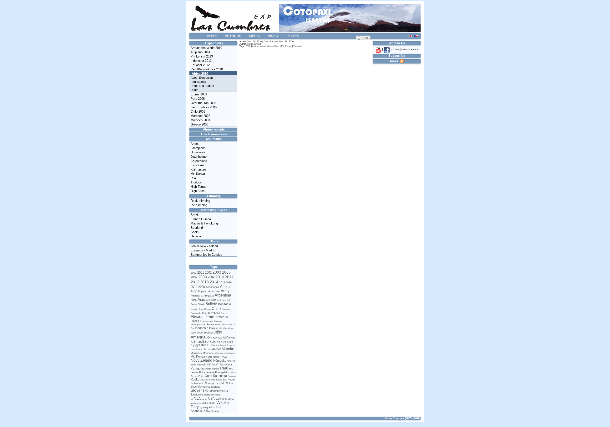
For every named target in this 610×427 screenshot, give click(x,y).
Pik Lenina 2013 (202, 56)
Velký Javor (208, 402)
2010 (219, 277)
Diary (194, 90)
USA (211, 398)
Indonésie (201, 328)
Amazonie (214, 291)
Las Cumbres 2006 (204, 107)
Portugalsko (222, 372)
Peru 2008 (198, 98)
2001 (200, 272)
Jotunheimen (199, 156)
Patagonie (197, 368)
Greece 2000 (199, 124)
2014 (214, 282)
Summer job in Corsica (206, 254)
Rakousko (220, 376)
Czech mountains (214, 134)
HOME (212, 36)
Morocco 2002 (200, 116)
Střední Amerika (218, 390)
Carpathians (199, 161)
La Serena (221, 345)
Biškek (201, 304)
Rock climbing (200, 201)
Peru (224, 368)
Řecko (219, 407)
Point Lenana (206, 372)
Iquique (213, 328)
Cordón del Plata (199, 313)
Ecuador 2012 (200, 65)
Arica (194, 299)
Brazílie (194, 309)
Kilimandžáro (199, 341)
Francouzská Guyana (211, 321)
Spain (194, 232)
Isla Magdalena (226, 328)
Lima (193, 349)
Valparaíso (196, 403)
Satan (229, 383)
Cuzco (224, 313)
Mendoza (208, 353)
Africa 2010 (200, 73)
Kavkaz (217, 337)
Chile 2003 (198, 111)
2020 (201, 287)
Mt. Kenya (198, 174)
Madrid (216, 349)
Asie (201, 299)
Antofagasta (197, 296)
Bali (228, 300)
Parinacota (225, 364)
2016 (229, 282)
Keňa (226, 337)
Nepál (223, 356)
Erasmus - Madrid (203, 250)
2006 (226, 272)
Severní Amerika (200, 386)
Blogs (214, 241)
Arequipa (208, 295)
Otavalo (201, 364)
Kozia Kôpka (227, 342)
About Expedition (202, 77)
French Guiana (201, 219)
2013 (204, 282)
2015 (222, 282)
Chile (216, 308)
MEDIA (254, 36)
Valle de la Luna (225, 398)
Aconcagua (212, 287)
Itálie (193, 332)
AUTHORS (233, 36)
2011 (229, 277)
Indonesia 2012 (201, 60)
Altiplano (202, 291)
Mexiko (218, 353)
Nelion (216, 357)
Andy (225, 291)
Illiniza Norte (221, 324)
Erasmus (221, 317)
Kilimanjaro (198, 169)
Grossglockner (198, 324)
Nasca (209, 357)
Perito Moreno (212, 369)
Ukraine (196, 236)
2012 (195, 282)
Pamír (215, 364)
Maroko (228, 349)
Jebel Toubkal (205, 332)
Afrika (225, 287)
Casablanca (205, 309)
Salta (219, 379)
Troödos (196, 182)
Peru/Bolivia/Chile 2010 (207, 69)
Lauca (230, 345)
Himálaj (210, 324)
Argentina (223, 295)
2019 (194, 287)
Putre (201, 376)
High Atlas (198, 191)
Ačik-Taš (221, 300)
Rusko (195, 379)
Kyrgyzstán (198, 345)
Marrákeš (196, 353)
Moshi (232, 353)
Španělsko (198, 411)
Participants (198, 81)
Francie (195, 320)
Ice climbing (199, 205)
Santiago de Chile (215, 383)
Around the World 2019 (206, 48)
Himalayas (198, 152)
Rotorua (232, 376)
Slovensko (199, 390)
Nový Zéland (201, 360)
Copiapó (226, 309)
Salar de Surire (207, 380)
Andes (195, 144)
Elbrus (210, 317)
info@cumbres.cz (405, 49)
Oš (209, 364)
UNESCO (199, 398)
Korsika (214, 341)
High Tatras (198, 186)
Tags (213, 267)
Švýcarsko (212, 411)
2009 (211, 277)
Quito (208, 376)
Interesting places (214, 210)
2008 (202, 277)
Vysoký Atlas (207, 407)
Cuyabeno (214, 313)
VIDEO (273, 36)
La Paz (211, 345)
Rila (193, 178)
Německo (219, 360)
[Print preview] (363, 37)
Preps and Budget (202, 86)
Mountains (214, 139)
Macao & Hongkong (204, 223)
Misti (226, 353)
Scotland (197, 227)
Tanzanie (197, 394)
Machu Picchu (203, 349)
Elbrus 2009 (199, 94)
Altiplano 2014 (200, 52)
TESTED (292, 36)
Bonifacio (224, 304)
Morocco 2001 (200, 120)
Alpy (194, 291)
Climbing (214, 196)
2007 (194, 277)
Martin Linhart (254, 44)
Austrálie (211, 299)
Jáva (209, 337)
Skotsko (215, 386)
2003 (217, 272)
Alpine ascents (214, 129)
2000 (193, 272)
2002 (208, 272)
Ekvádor (198, 317)
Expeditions (214, 43)
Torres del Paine (212, 395)
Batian (194, 304)
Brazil (194, 215)
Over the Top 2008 (203, 103)
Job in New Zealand (204, 246)
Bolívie (211, 304)
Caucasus (197, 165)
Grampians (198, 148)
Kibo (233, 338)
